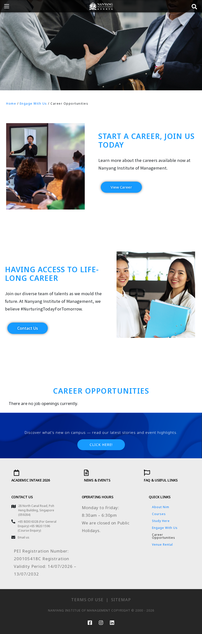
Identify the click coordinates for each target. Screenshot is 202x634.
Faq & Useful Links (161, 480)
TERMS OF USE (87, 599)
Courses (159, 514)
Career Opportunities (163, 536)
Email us (23, 537)
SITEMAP (121, 599)
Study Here (161, 521)
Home (11, 103)
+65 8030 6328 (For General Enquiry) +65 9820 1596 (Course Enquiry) (37, 526)
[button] (121, 187)
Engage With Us (33, 103)
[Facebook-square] (90, 623)
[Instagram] (101, 623)
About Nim (160, 507)
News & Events (97, 480)
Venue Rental (162, 544)
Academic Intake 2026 (30, 480)
